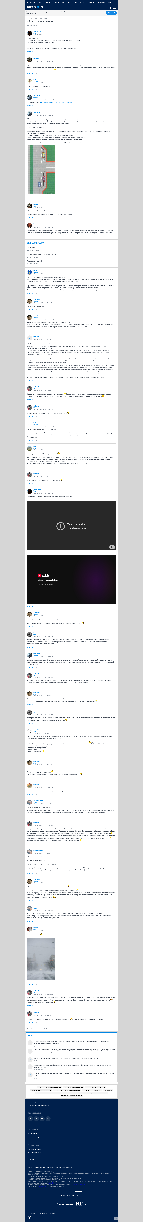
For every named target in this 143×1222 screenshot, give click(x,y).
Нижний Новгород (34, 1137)
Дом (62, 2)
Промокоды (102, 2)
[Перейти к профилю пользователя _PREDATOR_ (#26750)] (29, 33)
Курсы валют (91, 2)
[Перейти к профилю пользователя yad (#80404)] (29, 81)
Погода (56, 2)
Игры (109, 2)
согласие (96, 12)
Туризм (75, 2)
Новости (49, 2)
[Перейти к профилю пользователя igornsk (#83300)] (29, 929)
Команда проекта (34, 1152)
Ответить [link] (30, 52)
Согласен (111, 13)
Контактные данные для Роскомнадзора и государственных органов (50, 1167)
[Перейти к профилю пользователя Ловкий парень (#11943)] (29, 802)
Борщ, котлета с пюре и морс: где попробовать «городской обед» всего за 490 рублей (66, 1058)
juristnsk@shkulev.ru (79, 1185)
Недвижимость (32, 2)
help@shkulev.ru (43, 1186)
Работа (41, 2)
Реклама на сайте (34, 1149)
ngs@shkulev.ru (53, 1183)
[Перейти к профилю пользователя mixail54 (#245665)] (29, 731)
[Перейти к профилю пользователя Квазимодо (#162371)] (29, 634)
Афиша (82, 2)
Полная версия (33, 1102)
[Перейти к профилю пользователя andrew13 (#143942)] (29, 388)
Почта (68, 2)
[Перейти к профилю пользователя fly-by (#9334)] (29, 272)
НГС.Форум (30, 18)
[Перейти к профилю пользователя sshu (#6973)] (29, 448)
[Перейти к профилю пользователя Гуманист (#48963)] (29, 59)
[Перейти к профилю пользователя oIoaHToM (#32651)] (29, 97)
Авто (36, 18)
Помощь (31, 1159)
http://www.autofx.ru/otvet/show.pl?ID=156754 (57, 102)
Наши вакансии (33, 1156)
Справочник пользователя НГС (39, 1106)
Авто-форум (43, 18)
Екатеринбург (33, 1133)
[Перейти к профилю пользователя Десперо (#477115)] (29, 785)
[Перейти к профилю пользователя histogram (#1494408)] (29, 424)
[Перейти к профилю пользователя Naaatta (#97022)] (29, 225)
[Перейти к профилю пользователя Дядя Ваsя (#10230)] (29, 301)
